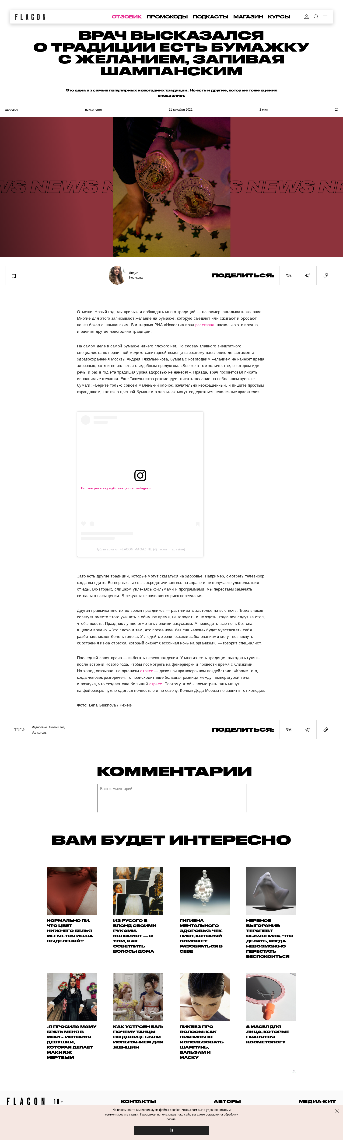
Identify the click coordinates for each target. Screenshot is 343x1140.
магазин (248, 16)
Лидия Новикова (136, 275)
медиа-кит (317, 1101)
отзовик (127, 16)
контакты (138, 1101)
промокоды (167, 16)
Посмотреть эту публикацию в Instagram (116, 488)
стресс (146, 671)
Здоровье (11, 109)
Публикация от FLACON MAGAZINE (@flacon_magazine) (140, 549)
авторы (227, 1101)
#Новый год (57, 727)
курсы (279, 16)
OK (171, 1130)
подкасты (210, 16)
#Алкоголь (39, 732)
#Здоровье (39, 727)
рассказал (204, 325)
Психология (93, 109)
